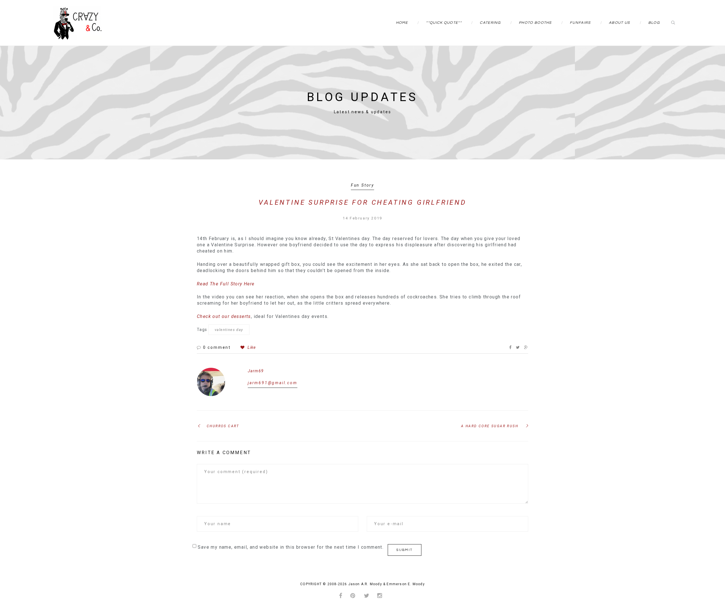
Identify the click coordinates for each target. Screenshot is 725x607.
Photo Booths (535, 23)
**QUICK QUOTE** (444, 23)
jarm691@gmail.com (272, 383)
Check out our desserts (224, 316)
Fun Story (362, 185)
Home (402, 23)
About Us (619, 23)
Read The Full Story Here (226, 284)
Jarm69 (256, 371)
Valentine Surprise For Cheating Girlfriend (362, 202)
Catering (490, 23)
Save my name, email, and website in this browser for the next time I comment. (290, 547)
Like (251, 347)
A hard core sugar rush (489, 426)
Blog (654, 23)
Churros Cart (223, 426)
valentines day (229, 330)
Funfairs (580, 23)
